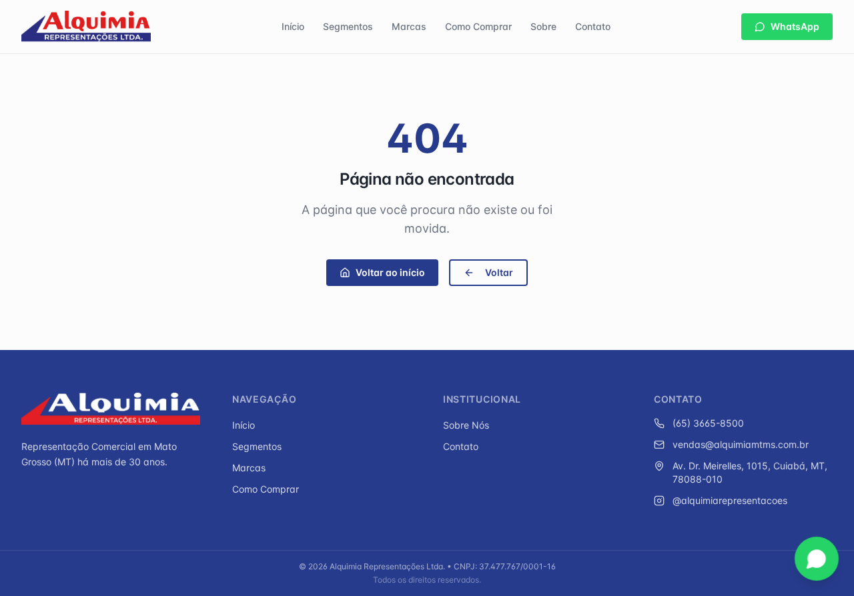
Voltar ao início (390, 272)
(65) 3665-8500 (708, 423)
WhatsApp (795, 26)
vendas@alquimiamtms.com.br (741, 444)
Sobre (543, 26)
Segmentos (348, 26)
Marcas (409, 26)
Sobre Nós (466, 425)
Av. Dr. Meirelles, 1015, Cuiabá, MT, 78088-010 (750, 472)
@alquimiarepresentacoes (730, 500)
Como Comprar (478, 26)
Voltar (499, 272)
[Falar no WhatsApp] (817, 559)
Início (293, 26)
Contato (592, 26)
